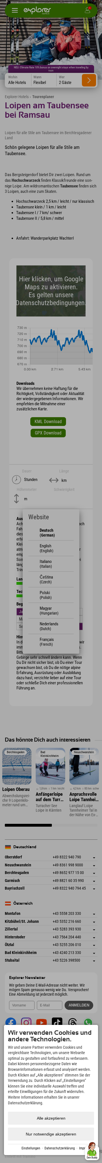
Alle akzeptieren (51, 1118)
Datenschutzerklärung (59, 1148)
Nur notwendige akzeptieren (51, 1134)
